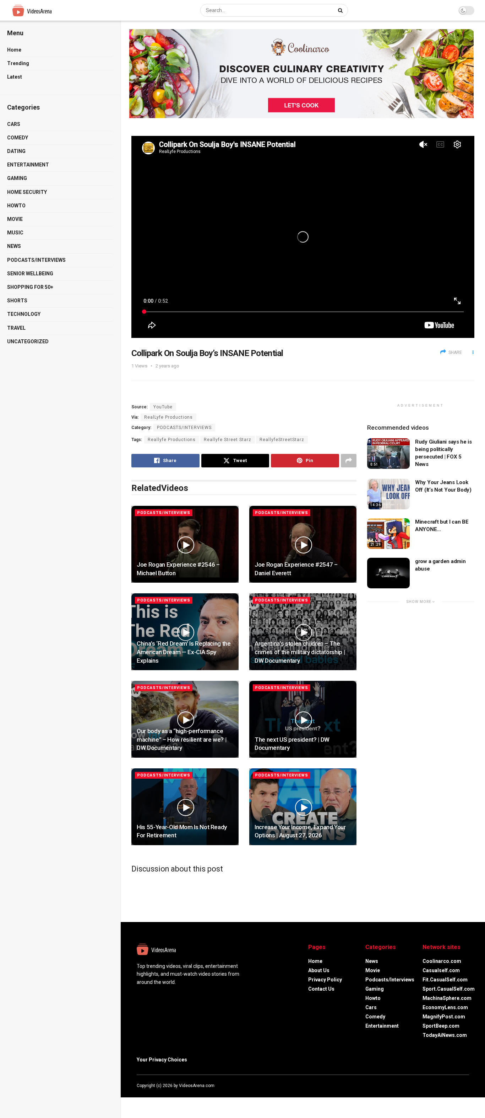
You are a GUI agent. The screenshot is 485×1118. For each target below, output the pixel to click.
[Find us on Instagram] (458, 1086)
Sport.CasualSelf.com (449, 989)
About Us (318, 970)
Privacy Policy (325, 979)
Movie (15, 219)
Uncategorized (28, 341)
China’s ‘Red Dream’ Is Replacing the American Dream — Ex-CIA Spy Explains (184, 652)
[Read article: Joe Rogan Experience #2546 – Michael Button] (185, 544)
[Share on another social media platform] (348, 460)
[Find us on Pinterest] (467, 1086)
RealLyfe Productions (168, 417)
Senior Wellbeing (30, 273)
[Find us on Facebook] (438, 1086)
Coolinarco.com (442, 961)
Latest (14, 77)
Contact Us (321, 989)
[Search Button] (341, 10)
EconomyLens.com (445, 1007)
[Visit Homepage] (45, 10)
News (14, 246)
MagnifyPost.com (444, 1016)
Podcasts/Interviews (36, 260)
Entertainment (28, 165)
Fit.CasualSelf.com (445, 979)
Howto (16, 205)
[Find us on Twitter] (448, 1086)
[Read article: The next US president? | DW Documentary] (302, 719)
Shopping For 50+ (30, 287)
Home (14, 50)
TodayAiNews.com (445, 1035)
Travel (16, 328)
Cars (13, 124)
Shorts (17, 300)
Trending (18, 63)
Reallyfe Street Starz (227, 439)
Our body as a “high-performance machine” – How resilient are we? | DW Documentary (181, 739)
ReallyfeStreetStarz (282, 439)
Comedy (17, 138)
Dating (16, 151)
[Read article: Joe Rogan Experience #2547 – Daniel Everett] (302, 544)
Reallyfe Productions (172, 439)
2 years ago (167, 366)
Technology (23, 314)
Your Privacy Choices (162, 1060)
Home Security (27, 192)
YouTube (163, 406)
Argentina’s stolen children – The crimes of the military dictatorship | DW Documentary (300, 652)
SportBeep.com (441, 1026)
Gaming (17, 178)
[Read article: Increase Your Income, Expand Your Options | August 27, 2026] (302, 806)
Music (15, 232)
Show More (419, 602)
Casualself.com (441, 970)
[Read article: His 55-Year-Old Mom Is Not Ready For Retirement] (185, 806)
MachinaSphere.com (447, 998)
